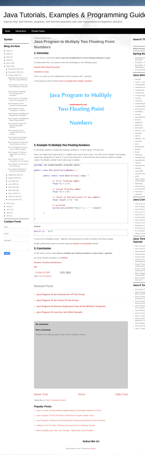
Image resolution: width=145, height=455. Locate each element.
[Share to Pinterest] (70, 272)
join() (137, 144)
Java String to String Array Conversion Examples (17, 170)
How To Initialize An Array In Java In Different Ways (18, 148)
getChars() (139, 125)
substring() (139, 183)
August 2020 (13, 178)
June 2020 (12, 184)
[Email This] (61, 272)
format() (138, 120)
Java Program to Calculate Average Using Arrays (17, 138)
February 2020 (13, 196)
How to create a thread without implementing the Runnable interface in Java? (68, 410)
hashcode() (139, 128)
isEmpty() (138, 141)
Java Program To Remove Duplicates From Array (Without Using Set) (71, 306)
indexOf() (138, 133)
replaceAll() (139, 171)
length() (138, 149)
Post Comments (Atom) (56, 400)
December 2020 (14, 69)
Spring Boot (21, 31)
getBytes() (138, 122)
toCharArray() (140, 186)
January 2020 (13, 199)
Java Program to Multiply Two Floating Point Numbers (17, 93)
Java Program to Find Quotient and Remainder (17, 104)
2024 (8, 57)
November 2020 (14, 72)
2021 (8, 63)
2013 (8, 216)
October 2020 (13, 75)
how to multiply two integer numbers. (76, 81)
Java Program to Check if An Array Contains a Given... (18, 143)
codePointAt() (140, 85)
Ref (35, 267)
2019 (8, 203)
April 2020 (12, 190)
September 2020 (14, 175)
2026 (8, 51)
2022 (8, 60)
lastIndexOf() (139, 147)
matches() (138, 155)
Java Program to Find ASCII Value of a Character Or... (18, 99)
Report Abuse (139, 49)
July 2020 (12, 181)
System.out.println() (82, 243)
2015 (8, 213)
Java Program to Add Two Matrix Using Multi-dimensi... (17, 125)
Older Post (121, 394)
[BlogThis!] (63, 272)
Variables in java (41, 72)
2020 (8, 66)
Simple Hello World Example (47, 67)
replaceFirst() (140, 165)
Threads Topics (38, 31)
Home (7, 31)
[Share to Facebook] (67, 272)
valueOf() (138, 194)
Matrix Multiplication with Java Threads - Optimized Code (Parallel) (64, 430)
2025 (8, 54)
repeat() (138, 163)
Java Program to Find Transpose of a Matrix (16, 109)
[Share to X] (65, 272)
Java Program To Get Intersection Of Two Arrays (61, 294)
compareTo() (139, 93)
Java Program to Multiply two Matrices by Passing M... (18, 114)
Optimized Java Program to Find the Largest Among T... (18, 80)
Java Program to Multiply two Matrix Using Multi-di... (18, 119)
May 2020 (12, 187)
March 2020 (12, 193)
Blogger (93, 448)
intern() (137, 136)
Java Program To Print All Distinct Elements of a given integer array (65, 415)
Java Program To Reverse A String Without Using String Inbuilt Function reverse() (70, 420)
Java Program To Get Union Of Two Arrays (58, 300)
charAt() (138, 79)
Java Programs (45, 276)
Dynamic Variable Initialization (47, 262)
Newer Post (41, 394)
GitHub (64, 258)
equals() (138, 114)
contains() (138, 101)
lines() (137, 152)
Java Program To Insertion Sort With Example (59, 312)
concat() (138, 98)
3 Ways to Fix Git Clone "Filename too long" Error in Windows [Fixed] (65, 425)
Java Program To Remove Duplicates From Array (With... (17, 154)
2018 (8, 206)
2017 (8, 209)
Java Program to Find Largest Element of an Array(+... (16, 132)
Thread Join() (140, 257)
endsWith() (139, 111)
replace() (138, 168)
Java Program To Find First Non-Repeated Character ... (18, 87)
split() (137, 176)
